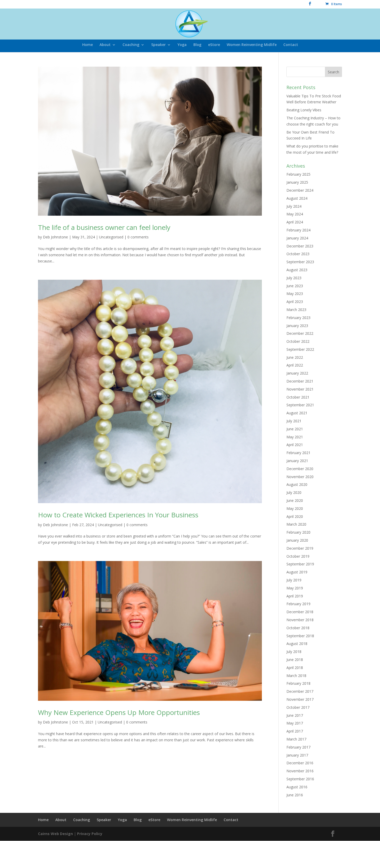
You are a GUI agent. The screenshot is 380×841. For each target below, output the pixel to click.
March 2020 (296, 524)
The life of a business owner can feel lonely (104, 227)
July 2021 (293, 420)
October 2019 (297, 556)
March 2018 (296, 675)
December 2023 (299, 246)
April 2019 (294, 596)
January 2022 (297, 373)
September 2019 (300, 564)
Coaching (131, 45)
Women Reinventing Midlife (252, 45)
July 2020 (293, 492)
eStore (214, 45)
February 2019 (298, 603)
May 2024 (294, 214)
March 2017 (296, 739)
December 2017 (299, 691)
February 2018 (298, 683)
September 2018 (300, 635)
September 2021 (300, 404)
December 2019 (299, 548)
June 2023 (294, 285)
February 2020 (298, 532)
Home (87, 45)
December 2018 (299, 611)
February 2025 (298, 174)
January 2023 (297, 325)
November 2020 (300, 476)
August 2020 (296, 484)
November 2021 (300, 389)
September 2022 (300, 349)
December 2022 (299, 333)
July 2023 (293, 277)
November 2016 (300, 770)
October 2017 (297, 707)
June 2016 (294, 794)
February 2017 (298, 747)
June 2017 (294, 715)
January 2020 (297, 540)
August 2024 (296, 198)
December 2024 (299, 190)
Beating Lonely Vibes (303, 109)
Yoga (182, 45)
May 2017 (294, 723)
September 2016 (300, 778)
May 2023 (294, 293)
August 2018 (296, 643)
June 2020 (294, 500)
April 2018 (294, 667)
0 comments (138, 237)
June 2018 (294, 659)
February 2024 (298, 230)
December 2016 (299, 762)
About (105, 45)
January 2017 (297, 755)
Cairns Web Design (55, 833)
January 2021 (297, 460)
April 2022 (294, 365)
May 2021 (294, 436)
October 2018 (297, 627)
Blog (197, 45)
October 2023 (297, 253)
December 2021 (299, 381)
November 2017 (300, 699)
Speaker (158, 45)
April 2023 (294, 301)
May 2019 (294, 588)
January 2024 (297, 238)
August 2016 (296, 786)
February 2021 (298, 452)
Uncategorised (111, 237)
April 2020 (294, 516)
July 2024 (293, 206)
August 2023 (296, 269)
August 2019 (296, 572)
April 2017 (294, 731)
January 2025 (297, 182)
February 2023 (298, 317)
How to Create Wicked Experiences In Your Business (118, 514)
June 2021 (294, 428)
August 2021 (296, 412)
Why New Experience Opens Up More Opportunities (119, 712)
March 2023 (296, 309)
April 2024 (294, 222)
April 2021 (294, 444)
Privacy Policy (89, 833)
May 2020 (294, 508)
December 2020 (299, 468)
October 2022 (297, 341)
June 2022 (294, 357)
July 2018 (293, 651)
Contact (290, 45)
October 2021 (297, 397)
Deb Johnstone (55, 237)
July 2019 (293, 580)
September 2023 (300, 261)
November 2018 (300, 619)
